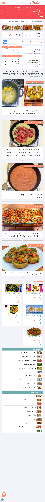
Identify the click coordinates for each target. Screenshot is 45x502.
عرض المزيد (37, 66)
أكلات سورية (28, 21)
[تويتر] (37, 16)
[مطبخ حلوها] (35, 2)
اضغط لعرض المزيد (12, 67)
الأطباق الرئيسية (34, 21)
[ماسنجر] (40, 16)
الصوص (10, 196)
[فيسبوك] (42, 16)
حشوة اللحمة (28, 235)
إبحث (4, 2)
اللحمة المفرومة (31, 151)
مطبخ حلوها (40, 21)
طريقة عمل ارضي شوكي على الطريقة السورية (16, 21)
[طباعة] (35, 16)
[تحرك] (2, 499)
